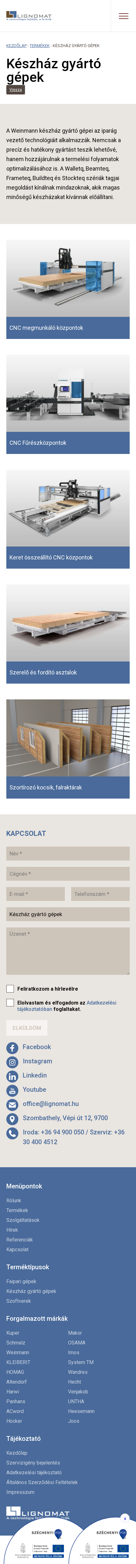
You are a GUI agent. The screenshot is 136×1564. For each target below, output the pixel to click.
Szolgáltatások (23, 1220)
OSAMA (76, 1343)
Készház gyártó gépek (31, 1291)
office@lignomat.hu (51, 1104)
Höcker (14, 1421)
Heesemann (81, 1411)
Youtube (34, 1089)
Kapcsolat (17, 1250)
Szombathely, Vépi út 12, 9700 (65, 1118)
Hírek (12, 1230)
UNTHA (76, 1401)
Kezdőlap (16, 45)
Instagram (37, 1061)
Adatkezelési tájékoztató (34, 1473)
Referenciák (19, 1240)
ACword (15, 1411)
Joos (73, 1421)
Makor (75, 1333)
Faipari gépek (21, 1281)
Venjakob (78, 1392)
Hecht (74, 1382)
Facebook (37, 1047)
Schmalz (15, 1343)
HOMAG (15, 1372)
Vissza (15, 90)
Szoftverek (18, 1301)
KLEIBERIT (18, 1362)
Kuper (12, 1333)
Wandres (78, 1372)
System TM (81, 1362)
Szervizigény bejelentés (33, 1463)
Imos (73, 1353)
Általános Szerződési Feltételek (42, 1482)
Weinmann (17, 1353)
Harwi (12, 1392)
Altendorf (16, 1382)
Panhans (15, 1401)
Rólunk (13, 1201)
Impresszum (20, 1492)
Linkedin (35, 1075)
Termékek (40, 45)
